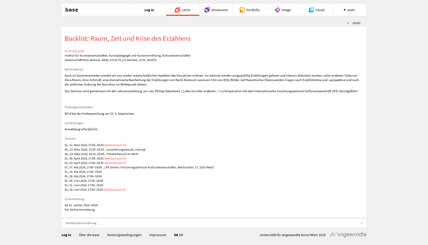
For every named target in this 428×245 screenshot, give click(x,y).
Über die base (89, 235)
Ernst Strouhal (74, 51)
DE (176, 235)
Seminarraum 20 (115, 145)
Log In (66, 235)
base (71, 9)
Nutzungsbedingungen (124, 235)
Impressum (157, 235)
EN (181, 235)
